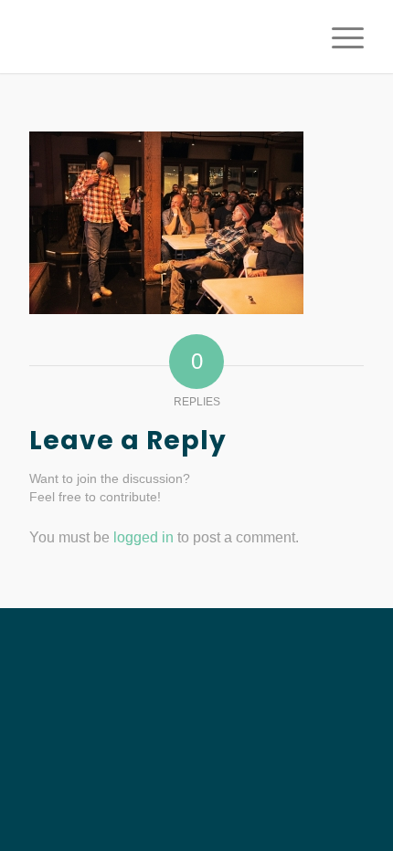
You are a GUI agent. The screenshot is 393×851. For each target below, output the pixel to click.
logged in (143, 537)
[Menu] (338, 36)
